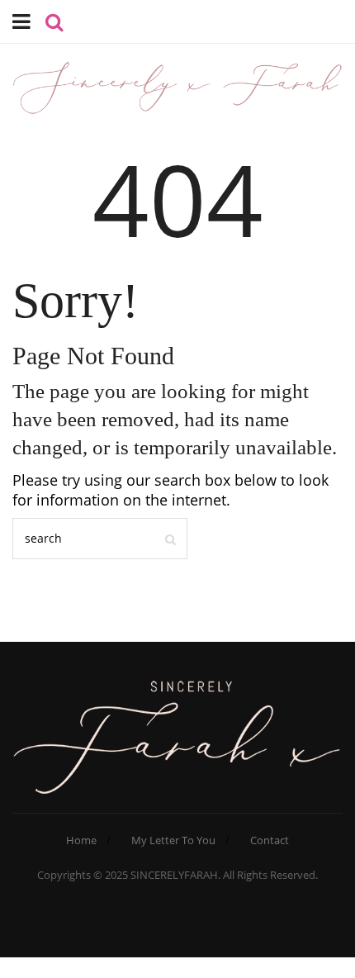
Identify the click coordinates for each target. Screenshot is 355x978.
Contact (269, 840)
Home (81, 840)
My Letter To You (173, 840)
